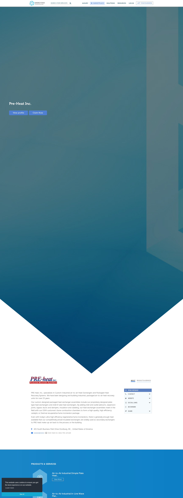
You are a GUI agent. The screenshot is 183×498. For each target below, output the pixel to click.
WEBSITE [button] (130, 398)
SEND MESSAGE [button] (132, 390)
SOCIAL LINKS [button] (132, 402)
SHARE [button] (129, 411)
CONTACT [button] (131, 394)
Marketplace (98, 3)
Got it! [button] (22, 494)
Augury (85, 3)
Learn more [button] (9, 488)
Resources (122, 3)
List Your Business (144, 3)
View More (58, 479)
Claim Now (38, 113)
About (133, 380)
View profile (18, 113)
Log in (131, 3)
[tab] (138, 390)
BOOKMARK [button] (131, 407)
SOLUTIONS (111, 3)
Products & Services (144, 380)
